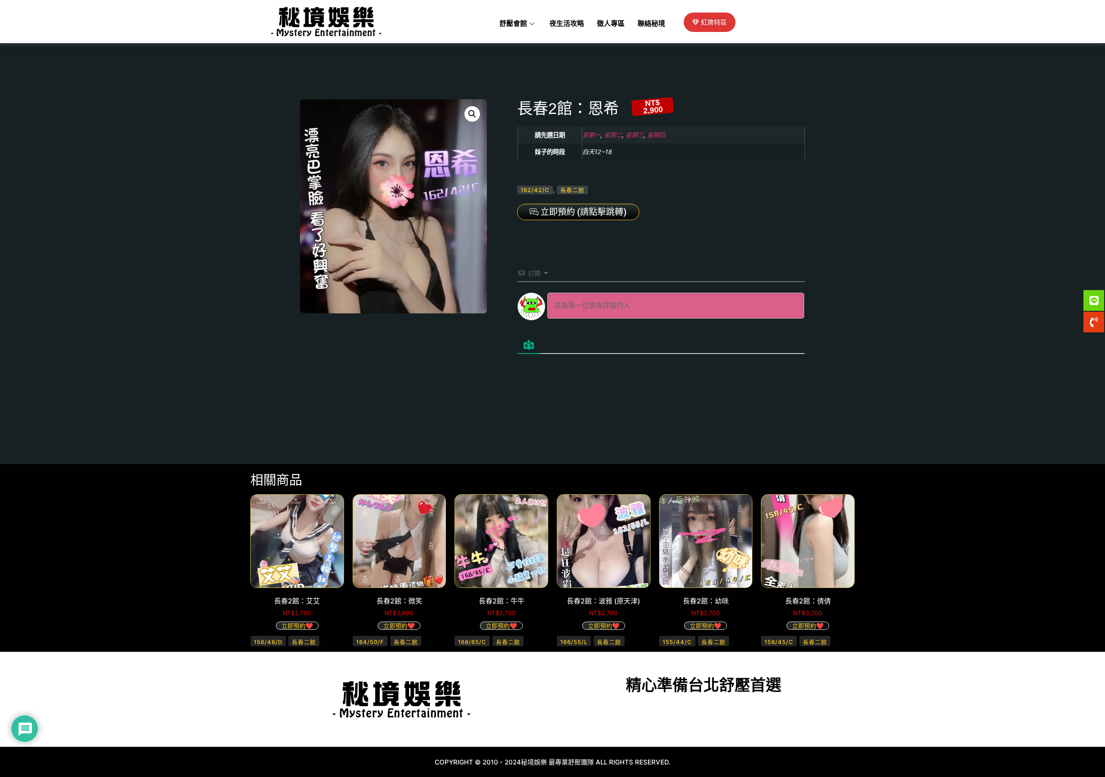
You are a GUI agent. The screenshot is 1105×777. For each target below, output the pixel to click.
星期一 (591, 135)
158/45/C (778, 641)
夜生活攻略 (566, 23)
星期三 (634, 135)
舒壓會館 (513, 23)
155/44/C (677, 641)
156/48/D (268, 641)
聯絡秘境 (651, 23)
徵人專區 (611, 23)
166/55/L (573, 641)
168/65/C (472, 641)
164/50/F (370, 641)
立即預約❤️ (297, 625)
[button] (472, 114)
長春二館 (572, 189)
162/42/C (535, 189)
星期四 (656, 135)
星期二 (613, 135)
